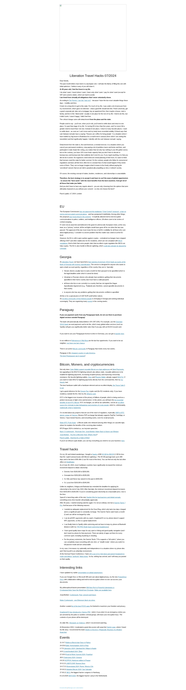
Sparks (94, 454)
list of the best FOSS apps (80, 606)
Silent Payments (118, 369)
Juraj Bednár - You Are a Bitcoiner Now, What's (76, 435)
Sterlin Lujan (111, 627)
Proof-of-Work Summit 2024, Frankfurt (79, 654)
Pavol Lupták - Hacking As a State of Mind (74, 438)
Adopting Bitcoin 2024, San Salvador (79, 669)
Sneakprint (119, 554)
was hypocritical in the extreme (80, 217)
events (90, 301)
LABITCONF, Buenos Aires (75, 663)
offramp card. (91, 394)
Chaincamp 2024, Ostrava (72, 657)
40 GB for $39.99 (108, 454)
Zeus (90, 377)
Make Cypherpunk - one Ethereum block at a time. (77, 600)
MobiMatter (70, 462)
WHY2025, (72, 676)
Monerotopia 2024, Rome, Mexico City (79, 666)
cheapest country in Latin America (83, 353)
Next (95, 435)
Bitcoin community (79, 349)
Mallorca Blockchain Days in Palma (77, 642)
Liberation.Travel (67, 262)
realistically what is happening (70, 408)
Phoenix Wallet (100, 377)
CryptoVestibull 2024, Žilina (72, 651)
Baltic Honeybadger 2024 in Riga (77, 645)
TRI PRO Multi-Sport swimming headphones (92, 527)
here (122, 441)
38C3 (68, 672)
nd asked (111, 554)
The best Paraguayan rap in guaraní (72, 356)
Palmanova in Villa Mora (79, 340)
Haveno (74, 415)
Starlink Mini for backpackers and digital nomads (103, 497)
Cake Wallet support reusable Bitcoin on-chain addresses (90, 369)
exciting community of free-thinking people (77, 299)
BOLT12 (120, 377)
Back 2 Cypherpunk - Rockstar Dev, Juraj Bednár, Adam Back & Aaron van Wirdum (89, 431)
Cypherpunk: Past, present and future (83, 595)
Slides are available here (102, 590)
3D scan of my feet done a (99, 554)
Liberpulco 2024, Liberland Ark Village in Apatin (80, 648)
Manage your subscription (75, 688)
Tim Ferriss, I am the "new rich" (80, 100)
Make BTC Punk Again (68, 423)
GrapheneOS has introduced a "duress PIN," (75, 612)
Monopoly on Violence (77, 623)
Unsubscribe (63, 688)
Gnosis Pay (84, 391)
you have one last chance (76, 343)
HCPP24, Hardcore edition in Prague (77, 660)
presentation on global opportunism (90, 572)
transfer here (119, 334)
